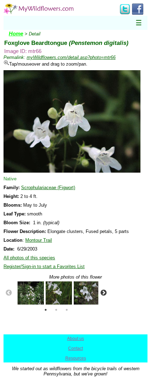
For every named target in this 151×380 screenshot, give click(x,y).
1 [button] (45, 309)
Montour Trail (38, 240)
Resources (75, 358)
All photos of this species (29, 257)
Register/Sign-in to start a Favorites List (44, 266)
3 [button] (66, 309)
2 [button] (56, 309)
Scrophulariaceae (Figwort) (48, 187)
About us (75, 338)
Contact (75, 348)
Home (16, 33)
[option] (28, 293)
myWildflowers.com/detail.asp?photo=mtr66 (71, 57)
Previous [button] (8, 292)
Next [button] (103, 292)
